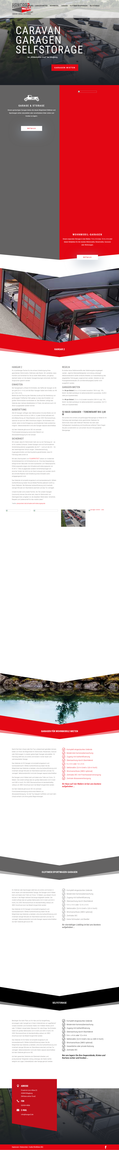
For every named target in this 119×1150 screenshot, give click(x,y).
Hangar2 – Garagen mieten (37, 6)
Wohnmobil (54, 6)
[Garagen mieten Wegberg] (73, 526)
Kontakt (30, 12)
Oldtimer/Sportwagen (78, 6)
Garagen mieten (64, 68)
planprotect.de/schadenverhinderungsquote (30, 503)
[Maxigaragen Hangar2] (18, 511)
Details (31, 128)
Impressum (15, 1147)
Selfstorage (95, 6)
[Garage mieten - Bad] (101, 509)
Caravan (64, 6)
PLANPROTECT (34, 458)
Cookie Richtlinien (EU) (36, 1147)
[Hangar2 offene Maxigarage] (46, 511)
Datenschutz (24, 1147)
